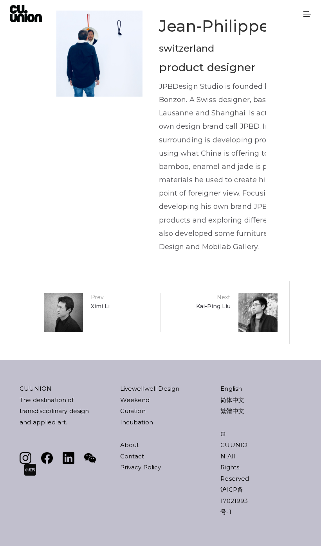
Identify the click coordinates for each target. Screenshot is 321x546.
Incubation (136, 422)
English (231, 388)
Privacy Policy (140, 467)
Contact (132, 456)
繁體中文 (232, 411)
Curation (133, 411)
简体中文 (232, 400)
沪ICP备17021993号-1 (234, 500)
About (129, 445)
